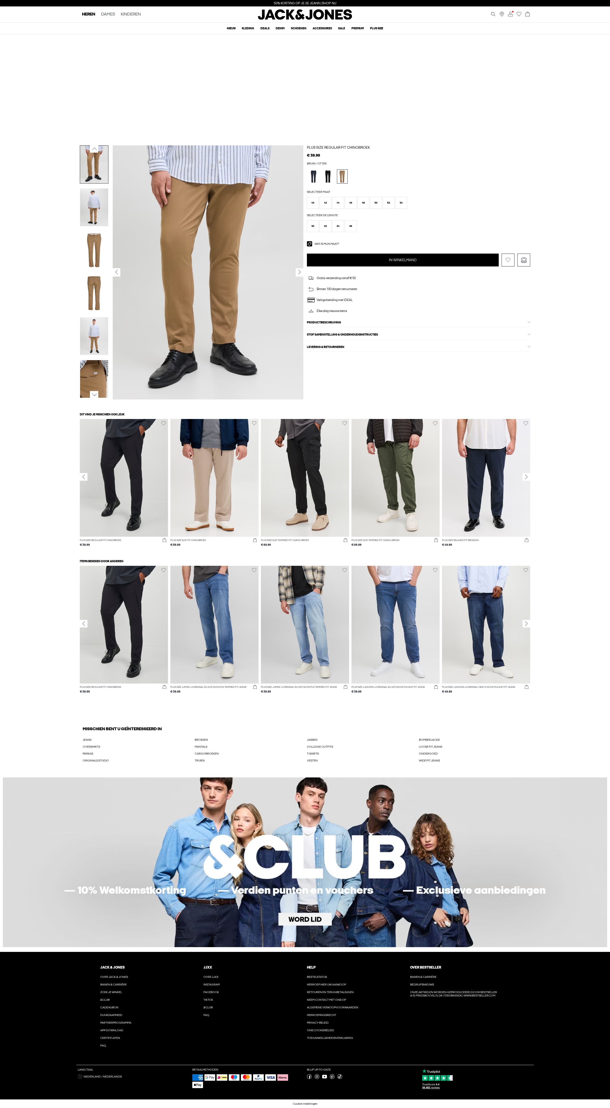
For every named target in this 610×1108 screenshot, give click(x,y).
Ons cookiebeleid (320, 1030)
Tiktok (208, 999)
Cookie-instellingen (305, 1103)
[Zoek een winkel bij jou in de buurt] (501, 15)
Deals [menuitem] (264, 28)
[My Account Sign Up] (305, 862)
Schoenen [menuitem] (298, 28)
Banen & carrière (113, 984)
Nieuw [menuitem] (231, 28)
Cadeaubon (109, 1007)
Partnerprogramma (115, 1022)
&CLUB (105, 999)
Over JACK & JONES (114, 977)
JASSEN (312, 739)
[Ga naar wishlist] (519, 15)
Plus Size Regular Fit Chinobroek (338, 147)
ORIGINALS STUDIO (96, 760)
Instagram (211, 984)
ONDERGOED (428, 753)
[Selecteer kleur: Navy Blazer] (313, 176)
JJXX (207, 967)
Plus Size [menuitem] (376, 28)
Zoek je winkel (111, 992)
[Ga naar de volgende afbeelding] (94, 394)
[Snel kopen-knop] (164, 540)
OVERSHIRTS (91, 746)
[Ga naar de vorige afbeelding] (94, 149)
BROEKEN (201, 739)
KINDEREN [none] (131, 14)
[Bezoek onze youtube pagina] (324, 1078)
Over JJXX (211, 977)
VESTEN (312, 760)
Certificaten (110, 1038)
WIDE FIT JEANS (429, 760)
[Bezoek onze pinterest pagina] (332, 1078)
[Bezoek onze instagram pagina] (317, 1078)
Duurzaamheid (111, 1015)
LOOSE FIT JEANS (430, 746)
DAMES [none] (108, 14)
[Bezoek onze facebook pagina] (309, 1078)
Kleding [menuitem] (248, 28)
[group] (124, 485)
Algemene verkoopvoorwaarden (332, 1007)
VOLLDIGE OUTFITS (320, 746)
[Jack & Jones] (305, 18)
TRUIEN (200, 760)
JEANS (87, 739)
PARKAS (88, 753)
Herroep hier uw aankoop (326, 984)
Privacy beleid (318, 1022)
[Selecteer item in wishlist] (508, 260)
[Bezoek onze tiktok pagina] (339, 1078)
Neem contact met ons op (326, 999)
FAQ (103, 1045)
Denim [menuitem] (280, 28)
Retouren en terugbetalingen (330, 992)
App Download (111, 1030)
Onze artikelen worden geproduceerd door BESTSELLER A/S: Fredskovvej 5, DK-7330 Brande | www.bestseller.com (453, 994)
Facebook (211, 992)
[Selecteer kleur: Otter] (342, 176)
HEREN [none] (88, 14)
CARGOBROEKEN (207, 753)
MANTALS (201, 746)
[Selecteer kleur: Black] (328, 176)
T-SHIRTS (313, 753)
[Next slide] (526, 476)
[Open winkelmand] (527, 14)
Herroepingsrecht (321, 1015)
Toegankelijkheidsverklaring (330, 1038)
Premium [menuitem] (357, 28)
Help (311, 967)
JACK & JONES (112, 967)
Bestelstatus (317, 977)
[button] (313, 203)
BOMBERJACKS (429, 739)
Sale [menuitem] (341, 28)
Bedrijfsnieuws (422, 984)
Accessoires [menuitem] (322, 28)
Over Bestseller (425, 967)
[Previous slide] (83, 476)
